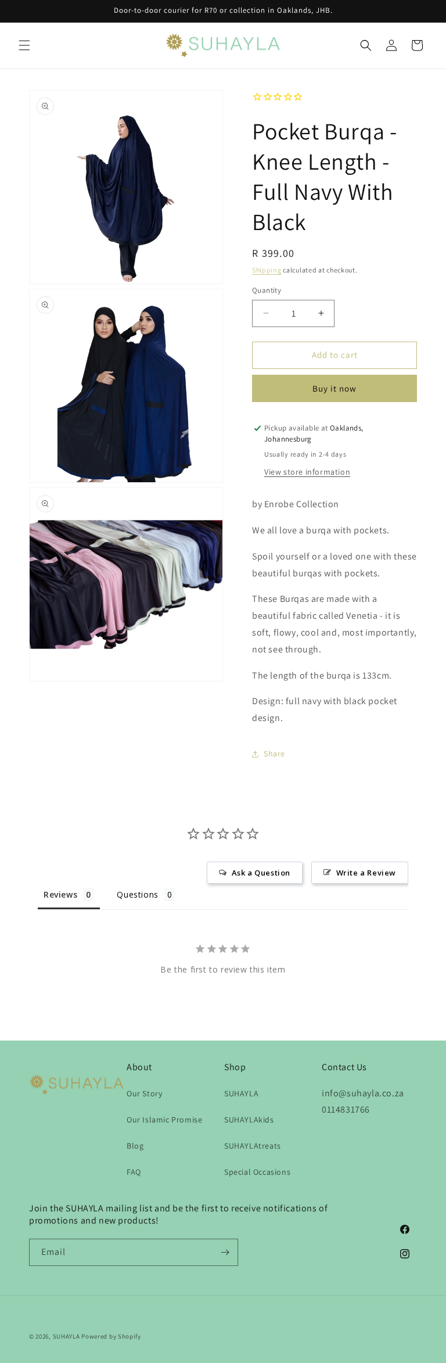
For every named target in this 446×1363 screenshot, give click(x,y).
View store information (307, 472)
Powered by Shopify (111, 1336)
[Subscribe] (225, 1252)
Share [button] (274, 753)
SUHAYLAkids (249, 1119)
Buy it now (334, 388)
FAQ (134, 1172)
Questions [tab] (137, 894)
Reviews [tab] (60, 894)
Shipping (267, 270)
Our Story (144, 1093)
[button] (24, 45)
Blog (135, 1145)
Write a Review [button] (366, 872)
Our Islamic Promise (164, 1119)
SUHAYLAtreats (252, 1145)
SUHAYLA (241, 1093)
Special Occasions (257, 1172)
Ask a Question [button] (261, 872)
